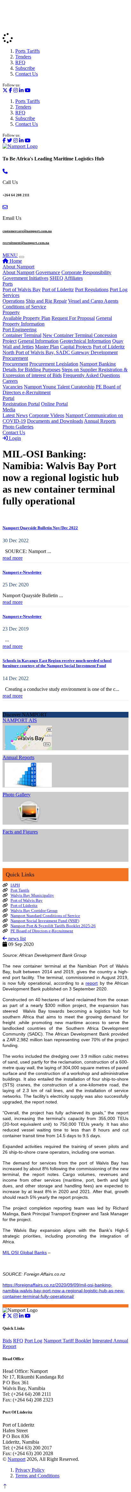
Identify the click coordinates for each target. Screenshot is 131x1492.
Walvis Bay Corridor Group (34, 910)
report (92, 983)
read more (13, 558)
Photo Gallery (17, 794)
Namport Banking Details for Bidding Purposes (59, 366)
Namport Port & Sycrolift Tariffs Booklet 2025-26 (53, 925)
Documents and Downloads (55, 421)
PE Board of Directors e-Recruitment (41, 930)
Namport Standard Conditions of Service (45, 915)
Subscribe (25, 68)
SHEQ (56, 278)
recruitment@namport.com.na (26, 243)
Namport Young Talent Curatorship (59, 386)
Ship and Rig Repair (46, 301)
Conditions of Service (24, 306)
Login (14, 438)
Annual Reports (100, 421)
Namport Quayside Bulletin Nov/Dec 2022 (40, 527)
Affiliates (73, 278)
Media (9, 409)
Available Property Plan (26, 318)
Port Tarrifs (19, 890)
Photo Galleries (18, 426)
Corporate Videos (46, 415)
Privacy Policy (30, 1470)
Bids (7, 1340)
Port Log (119, 289)
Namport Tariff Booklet (67, 1340)
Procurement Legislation (53, 364)
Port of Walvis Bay (22, 289)
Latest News (15, 415)
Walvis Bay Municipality (32, 895)
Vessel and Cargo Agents (93, 301)
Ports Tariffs (27, 51)
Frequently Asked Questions (91, 375)
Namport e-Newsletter (22, 572)
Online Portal (54, 404)
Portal (8, 398)
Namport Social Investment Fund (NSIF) (44, 920)
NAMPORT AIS (20, 720)
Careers (10, 381)
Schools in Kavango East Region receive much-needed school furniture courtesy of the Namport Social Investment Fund (57, 663)
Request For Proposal (73, 318)
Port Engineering (20, 329)
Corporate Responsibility (86, 272)
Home (15, 261)
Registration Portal (21, 404)
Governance (48, 272)
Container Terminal (22, 335)
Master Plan (47, 346)
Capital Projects (76, 346)
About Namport (18, 266)
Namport (16, 1459)
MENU (10, 255)
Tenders (23, 56)
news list (16, 938)
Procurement (15, 358)
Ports (8, 284)
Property (11, 312)
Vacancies (13, 386)
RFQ (20, 62)
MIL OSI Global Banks (25, 1252)
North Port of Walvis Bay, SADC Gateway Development (60, 352)
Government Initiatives (25, 278)
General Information (38, 341)
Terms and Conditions (37, 1475)
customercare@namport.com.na (27, 231)
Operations (13, 301)
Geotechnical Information (85, 341)
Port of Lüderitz (58, 289)
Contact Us (26, 74)
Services (11, 295)
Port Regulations (91, 289)
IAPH (15, 885)
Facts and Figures (20, 831)
